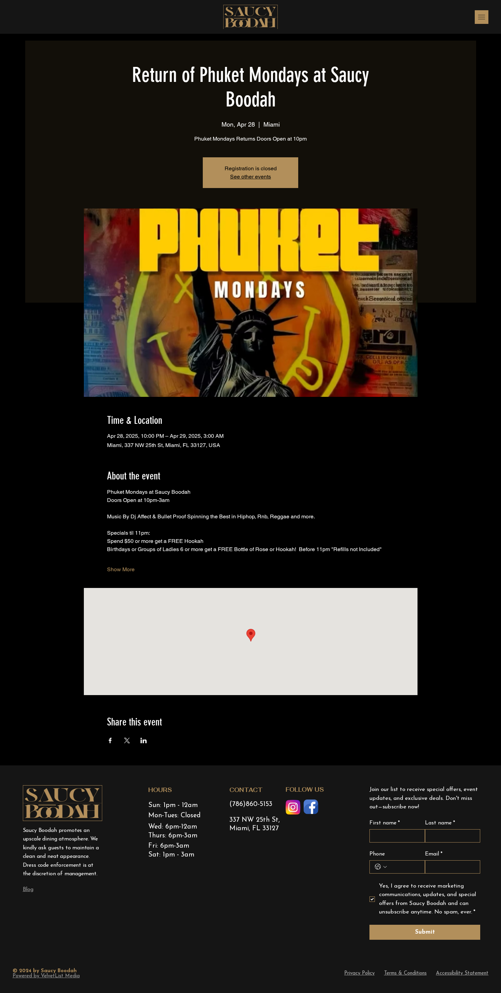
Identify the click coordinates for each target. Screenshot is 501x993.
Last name (440, 823)
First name (384, 823)
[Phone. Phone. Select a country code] (381, 867)
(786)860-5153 (250, 804)
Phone (377, 854)
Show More (121, 569)
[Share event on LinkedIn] (143, 740)
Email (433, 854)
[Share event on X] (127, 740)
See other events (250, 176)
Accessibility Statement (462, 973)
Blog (28, 889)
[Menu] (481, 17)
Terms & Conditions (405, 973)
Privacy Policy (359, 973)
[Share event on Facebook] (110, 740)
